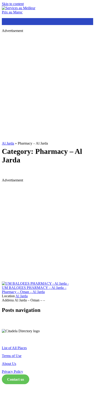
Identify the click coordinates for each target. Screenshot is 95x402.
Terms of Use (11, 356)
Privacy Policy (12, 372)
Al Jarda (8, 143)
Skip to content (13, 4)
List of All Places (14, 348)
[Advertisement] (47, 84)
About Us (9, 364)
